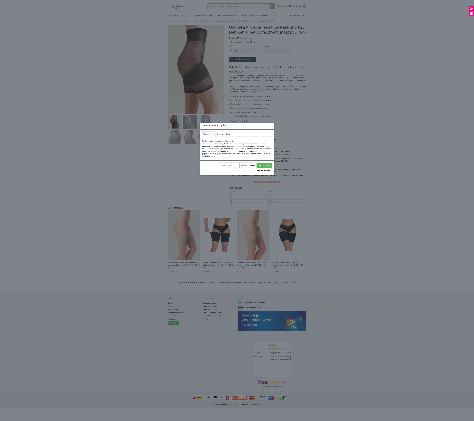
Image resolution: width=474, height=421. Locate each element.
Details (220, 134)
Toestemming (208, 134)
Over (228, 134)
